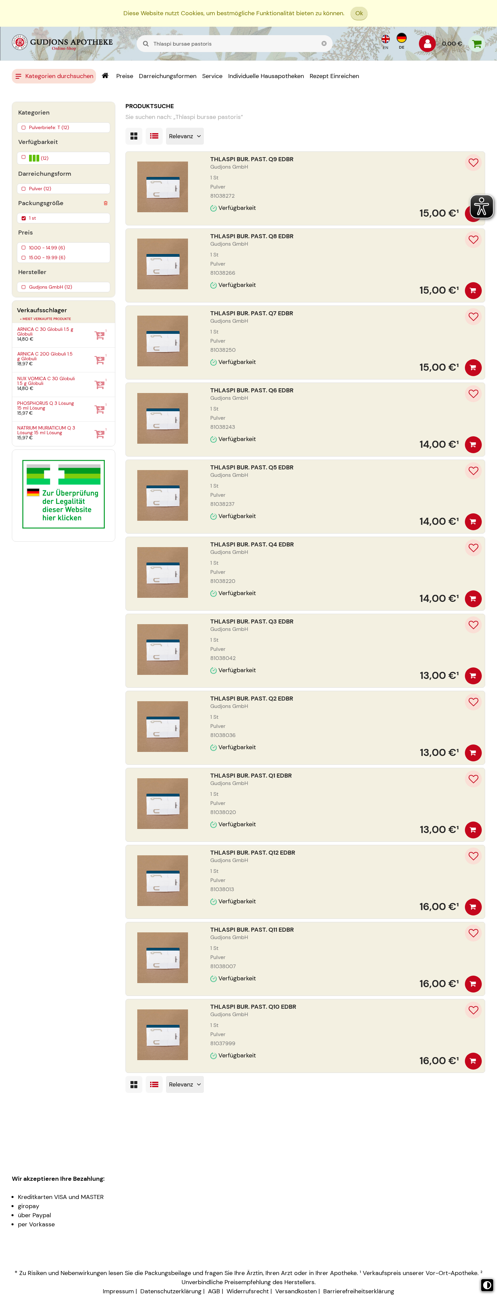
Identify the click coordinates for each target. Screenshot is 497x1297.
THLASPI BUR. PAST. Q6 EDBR (251, 390)
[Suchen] (146, 44)
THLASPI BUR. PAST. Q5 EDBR (251, 467)
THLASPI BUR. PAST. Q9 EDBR (251, 159)
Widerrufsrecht (248, 1291)
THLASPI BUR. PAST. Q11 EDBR (252, 930)
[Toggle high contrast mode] (487, 1285)
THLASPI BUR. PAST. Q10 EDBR (253, 1007)
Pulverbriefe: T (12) (49, 127)
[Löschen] (105, 202)
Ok (359, 13)
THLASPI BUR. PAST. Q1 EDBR (251, 776)
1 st (32, 218)
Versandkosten (296, 1291)
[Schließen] (324, 44)
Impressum (118, 1291)
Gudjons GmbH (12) (50, 287)
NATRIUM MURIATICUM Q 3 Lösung (46, 430)
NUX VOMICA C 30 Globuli (46, 381)
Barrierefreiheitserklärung (358, 1291)
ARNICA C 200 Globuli (45, 356)
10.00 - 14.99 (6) (47, 248)
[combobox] (235, 43)
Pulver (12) (40, 189)
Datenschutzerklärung (171, 1291)
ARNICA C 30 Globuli (45, 332)
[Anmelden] (427, 45)
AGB (214, 1291)
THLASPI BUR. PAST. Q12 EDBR (252, 853)
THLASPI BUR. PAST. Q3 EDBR (251, 621)
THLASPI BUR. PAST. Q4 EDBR (252, 544)
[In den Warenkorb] (473, 290)
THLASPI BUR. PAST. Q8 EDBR (251, 236)
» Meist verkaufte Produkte (45, 319)
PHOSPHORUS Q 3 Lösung (45, 406)
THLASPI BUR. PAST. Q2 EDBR (251, 698)
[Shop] (105, 76)
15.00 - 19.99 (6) (47, 257)
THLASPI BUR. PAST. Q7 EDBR (251, 313)
